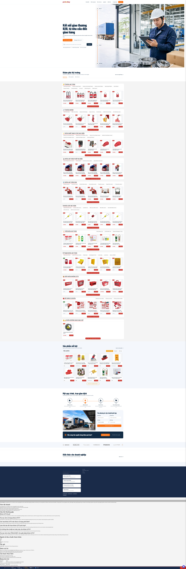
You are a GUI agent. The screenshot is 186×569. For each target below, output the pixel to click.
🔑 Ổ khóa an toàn (69, 84)
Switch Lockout (78, 160)
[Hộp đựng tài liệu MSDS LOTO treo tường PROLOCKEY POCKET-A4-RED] (68, 261)
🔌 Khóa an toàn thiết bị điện (72, 159)
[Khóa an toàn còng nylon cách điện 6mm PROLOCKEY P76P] (68, 95)
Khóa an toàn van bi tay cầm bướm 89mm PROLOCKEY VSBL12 (117, 197)
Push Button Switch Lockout (87, 160)
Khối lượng (111, 420)
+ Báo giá (72, 380)
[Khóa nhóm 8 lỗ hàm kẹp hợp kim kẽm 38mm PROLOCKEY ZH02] (117, 118)
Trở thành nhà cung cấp (116, 434)
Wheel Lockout (94, 88)
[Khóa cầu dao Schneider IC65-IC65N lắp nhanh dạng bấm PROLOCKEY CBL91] (117, 357)
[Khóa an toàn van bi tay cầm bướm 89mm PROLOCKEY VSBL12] (117, 191)
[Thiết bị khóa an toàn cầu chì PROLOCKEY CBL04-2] (105, 144)
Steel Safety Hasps (67, 111)
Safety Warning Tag (100, 231)
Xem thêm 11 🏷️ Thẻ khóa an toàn (92, 249)
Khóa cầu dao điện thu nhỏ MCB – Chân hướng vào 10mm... (93, 363)
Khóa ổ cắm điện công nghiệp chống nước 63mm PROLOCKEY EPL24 (80, 173)
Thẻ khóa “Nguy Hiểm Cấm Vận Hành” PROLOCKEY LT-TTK (69, 363)
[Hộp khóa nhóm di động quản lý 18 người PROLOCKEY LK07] (93, 283)
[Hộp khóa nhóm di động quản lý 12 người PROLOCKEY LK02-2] (117, 283)
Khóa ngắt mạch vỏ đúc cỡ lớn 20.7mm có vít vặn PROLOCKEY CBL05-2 (68, 150)
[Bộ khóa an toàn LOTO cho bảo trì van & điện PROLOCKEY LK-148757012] (105, 305)
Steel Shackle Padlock (67, 86)
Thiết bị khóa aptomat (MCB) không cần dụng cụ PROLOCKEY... (81, 363)
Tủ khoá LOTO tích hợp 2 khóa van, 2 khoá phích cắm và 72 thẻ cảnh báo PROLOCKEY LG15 (80, 267)
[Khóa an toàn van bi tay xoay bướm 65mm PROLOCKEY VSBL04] (105, 191)
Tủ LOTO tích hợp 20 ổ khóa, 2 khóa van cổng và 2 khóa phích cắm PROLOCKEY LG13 (105, 267)
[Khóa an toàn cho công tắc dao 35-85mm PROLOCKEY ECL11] (117, 167)
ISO (0, 540)
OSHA (1, 538)
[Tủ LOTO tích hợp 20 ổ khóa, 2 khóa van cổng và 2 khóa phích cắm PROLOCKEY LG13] (105, 261)
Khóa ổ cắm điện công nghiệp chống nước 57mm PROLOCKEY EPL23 (93, 173)
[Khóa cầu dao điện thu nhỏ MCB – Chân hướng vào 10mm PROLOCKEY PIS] (93, 357)
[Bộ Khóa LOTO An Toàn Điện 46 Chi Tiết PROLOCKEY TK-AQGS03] (80, 305)
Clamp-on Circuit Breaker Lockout (95, 135)
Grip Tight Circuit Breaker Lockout (69, 137)
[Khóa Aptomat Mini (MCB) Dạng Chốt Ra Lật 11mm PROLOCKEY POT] (105, 357)
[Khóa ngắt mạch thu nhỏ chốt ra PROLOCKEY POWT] (69, 372)
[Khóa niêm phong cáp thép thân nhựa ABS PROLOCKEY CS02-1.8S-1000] (80, 216)
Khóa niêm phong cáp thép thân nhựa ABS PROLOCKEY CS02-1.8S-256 (117, 222)
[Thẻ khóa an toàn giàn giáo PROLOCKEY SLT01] (81, 372)
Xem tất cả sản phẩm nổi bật (92, 383)
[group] (67, 445)
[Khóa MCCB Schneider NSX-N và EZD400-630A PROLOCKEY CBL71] (80, 144)
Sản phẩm (66, 351)
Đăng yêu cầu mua (77, 40)
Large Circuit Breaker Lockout (80, 137)
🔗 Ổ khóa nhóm (68, 110)
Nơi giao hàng (112, 415)
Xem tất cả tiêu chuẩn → (66, 473)
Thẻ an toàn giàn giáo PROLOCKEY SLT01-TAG (103, 378)
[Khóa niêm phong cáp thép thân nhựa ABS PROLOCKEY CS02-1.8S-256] (117, 216)
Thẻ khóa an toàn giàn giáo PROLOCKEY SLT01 (80, 378)
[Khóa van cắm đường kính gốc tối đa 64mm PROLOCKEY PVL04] (68, 191)
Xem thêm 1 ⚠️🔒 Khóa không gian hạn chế (92, 338)
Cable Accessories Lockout (75, 209)
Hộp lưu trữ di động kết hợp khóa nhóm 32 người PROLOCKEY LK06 (105, 289)
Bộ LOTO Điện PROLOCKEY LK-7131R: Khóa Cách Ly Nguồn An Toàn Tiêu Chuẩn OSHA (92, 311)
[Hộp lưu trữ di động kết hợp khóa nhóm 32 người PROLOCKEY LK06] (105, 283)
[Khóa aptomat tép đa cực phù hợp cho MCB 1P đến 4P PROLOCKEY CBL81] (93, 372)
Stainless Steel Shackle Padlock (88, 86)
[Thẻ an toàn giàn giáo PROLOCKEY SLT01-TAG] (117, 238)
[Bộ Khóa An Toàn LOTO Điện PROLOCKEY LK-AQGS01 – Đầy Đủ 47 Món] (117, 305)
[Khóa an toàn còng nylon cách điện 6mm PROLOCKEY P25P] (93, 95)
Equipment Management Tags (117, 231)
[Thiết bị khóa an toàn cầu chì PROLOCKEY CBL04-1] (117, 144)
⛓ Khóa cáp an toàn (69, 205)
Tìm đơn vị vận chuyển (109, 425)
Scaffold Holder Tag (108, 231)
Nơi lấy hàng (99, 415)
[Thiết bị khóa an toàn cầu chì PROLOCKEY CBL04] (93, 144)
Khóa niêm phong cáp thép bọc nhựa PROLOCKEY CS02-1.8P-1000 (68, 222)
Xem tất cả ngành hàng (118, 74)
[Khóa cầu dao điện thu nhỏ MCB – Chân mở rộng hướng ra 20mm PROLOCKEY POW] (117, 372)
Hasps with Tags (92, 111)
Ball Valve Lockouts (67, 184)
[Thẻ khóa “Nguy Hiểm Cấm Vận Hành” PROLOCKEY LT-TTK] (68, 238)
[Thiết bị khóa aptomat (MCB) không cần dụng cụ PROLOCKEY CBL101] (81, 357)
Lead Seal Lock (85, 207)
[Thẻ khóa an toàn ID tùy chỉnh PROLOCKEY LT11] (93, 238)
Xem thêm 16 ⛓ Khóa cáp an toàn (92, 227)
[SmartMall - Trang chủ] (66, 2)
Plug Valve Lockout (101, 184)
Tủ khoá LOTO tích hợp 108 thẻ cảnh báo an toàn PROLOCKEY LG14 (92, 267)
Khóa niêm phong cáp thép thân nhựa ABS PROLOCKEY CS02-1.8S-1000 (80, 222)
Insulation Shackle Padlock (76, 86)
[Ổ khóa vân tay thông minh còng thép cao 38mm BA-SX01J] (105, 95)
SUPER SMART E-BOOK (85, 470)
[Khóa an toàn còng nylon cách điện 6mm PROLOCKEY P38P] (80, 95)
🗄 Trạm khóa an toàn (70, 253)
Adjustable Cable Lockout (67, 207)
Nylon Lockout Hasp (75, 111)
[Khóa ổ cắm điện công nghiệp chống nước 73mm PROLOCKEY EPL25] (68, 167)
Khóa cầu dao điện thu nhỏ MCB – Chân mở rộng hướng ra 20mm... (117, 378)
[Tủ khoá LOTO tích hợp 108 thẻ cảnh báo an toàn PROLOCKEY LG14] (93, 261)
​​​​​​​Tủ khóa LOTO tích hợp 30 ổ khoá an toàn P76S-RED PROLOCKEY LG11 (117, 267)
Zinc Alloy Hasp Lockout (117, 111)
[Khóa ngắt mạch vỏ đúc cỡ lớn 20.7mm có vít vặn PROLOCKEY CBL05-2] (68, 144)
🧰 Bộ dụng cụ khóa (69, 298)
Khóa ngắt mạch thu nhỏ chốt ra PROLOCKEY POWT (69, 378)
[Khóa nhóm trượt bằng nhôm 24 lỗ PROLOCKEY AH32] (93, 118)
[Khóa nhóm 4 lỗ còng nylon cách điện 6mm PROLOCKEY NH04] (105, 118)
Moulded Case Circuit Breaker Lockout (82, 135)
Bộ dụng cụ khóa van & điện (118, 298)
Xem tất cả (120, 456)
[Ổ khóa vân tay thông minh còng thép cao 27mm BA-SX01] (117, 95)
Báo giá (71, 103)
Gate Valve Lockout (75, 184)
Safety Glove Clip (66, 209)
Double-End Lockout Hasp (107, 111)
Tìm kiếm (89, 44)
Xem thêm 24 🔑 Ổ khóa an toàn (93, 106)
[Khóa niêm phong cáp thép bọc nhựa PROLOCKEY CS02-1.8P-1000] (68, 216)
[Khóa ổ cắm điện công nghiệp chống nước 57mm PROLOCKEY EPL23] (93, 167)
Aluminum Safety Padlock (99, 86)
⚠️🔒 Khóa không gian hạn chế (73, 320)
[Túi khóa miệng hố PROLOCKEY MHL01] (68, 327)
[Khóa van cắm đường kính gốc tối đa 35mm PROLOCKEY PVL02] (93, 191)
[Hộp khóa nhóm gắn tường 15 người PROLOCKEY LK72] (68, 283)
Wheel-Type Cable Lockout (94, 207)
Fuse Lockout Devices (90, 137)
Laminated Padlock (74, 88)
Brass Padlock (116, 86)
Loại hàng (98, 420)
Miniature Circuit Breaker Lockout (69, 135)
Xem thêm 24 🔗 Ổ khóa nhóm (92, 129)
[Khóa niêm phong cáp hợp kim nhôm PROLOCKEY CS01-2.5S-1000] (93, 216)
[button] (122, 444)
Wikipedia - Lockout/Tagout (4, 541)
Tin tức (83, 471)
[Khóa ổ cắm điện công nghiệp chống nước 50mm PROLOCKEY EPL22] (105, 167)
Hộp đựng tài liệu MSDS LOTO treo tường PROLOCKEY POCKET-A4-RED (68, 267)
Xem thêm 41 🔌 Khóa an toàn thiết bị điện (92, 178)
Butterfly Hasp (99, 111)
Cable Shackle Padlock (108, 86)
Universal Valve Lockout (92, 184)
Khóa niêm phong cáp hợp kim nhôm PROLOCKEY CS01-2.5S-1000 (92, 222)
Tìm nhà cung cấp (67, 40)
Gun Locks (81, 88)
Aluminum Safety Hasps (83, 111)
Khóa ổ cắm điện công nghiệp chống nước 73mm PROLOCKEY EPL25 (68, 173)
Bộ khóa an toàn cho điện (100, 298)
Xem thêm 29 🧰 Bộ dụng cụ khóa (92, 316)
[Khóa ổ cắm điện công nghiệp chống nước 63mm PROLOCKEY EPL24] (80, 167)
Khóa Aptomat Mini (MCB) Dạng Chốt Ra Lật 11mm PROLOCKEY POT (105, 363)
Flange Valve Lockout (109, 184)
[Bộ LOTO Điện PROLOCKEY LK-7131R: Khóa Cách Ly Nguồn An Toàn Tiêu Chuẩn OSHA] (93, 305)
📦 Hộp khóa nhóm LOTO (71, 276)
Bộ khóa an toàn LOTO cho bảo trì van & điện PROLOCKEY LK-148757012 (105, 311)
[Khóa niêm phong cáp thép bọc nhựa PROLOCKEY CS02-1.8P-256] (105, 216)
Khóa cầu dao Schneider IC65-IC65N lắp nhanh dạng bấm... (116, 363)
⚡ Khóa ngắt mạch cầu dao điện (73, 133)
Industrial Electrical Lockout (98, 160)
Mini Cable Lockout (103, 207)
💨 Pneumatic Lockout (118, 184)
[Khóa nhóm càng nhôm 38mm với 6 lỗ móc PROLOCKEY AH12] (68, 118)
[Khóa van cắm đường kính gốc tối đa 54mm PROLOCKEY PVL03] (80, 191)
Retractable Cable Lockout (112, 207)
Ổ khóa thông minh (87, 88)
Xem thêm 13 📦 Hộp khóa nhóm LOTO (93, 294)
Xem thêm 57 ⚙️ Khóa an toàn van (92, 202)
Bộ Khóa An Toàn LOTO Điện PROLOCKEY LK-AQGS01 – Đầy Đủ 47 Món (117, 311)
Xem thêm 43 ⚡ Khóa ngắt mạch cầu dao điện (92, 155)
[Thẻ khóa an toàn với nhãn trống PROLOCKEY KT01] (80, 238)
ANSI (0, 539)
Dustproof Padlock (66, 88)
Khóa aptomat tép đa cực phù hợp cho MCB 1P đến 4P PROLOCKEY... (92, 378)
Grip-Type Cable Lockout (77, 207)
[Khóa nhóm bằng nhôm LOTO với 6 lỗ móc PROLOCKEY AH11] (80, 118)
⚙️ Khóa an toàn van (70, 182)
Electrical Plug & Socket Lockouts (69, 160)
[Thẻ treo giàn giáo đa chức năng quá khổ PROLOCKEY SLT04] (105, 238)
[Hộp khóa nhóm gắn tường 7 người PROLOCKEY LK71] (80, 283)
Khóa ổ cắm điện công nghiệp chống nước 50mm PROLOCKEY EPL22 (105, 173)
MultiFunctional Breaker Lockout (107, 135)
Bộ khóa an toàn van (109, 298)
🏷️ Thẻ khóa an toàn (70, 231)
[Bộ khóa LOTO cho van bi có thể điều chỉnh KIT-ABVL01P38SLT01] (68, 305)
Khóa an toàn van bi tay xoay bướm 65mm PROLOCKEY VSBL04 (104, 197)
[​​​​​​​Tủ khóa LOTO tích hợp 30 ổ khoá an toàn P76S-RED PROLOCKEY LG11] (117, 261)
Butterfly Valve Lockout (83, 184)
